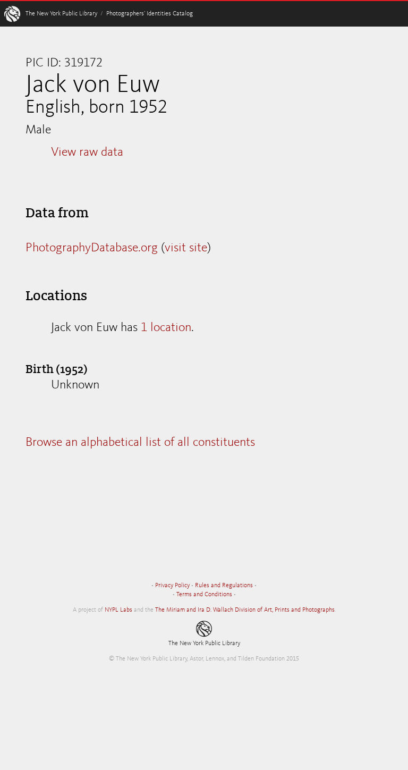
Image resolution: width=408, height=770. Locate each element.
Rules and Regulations (224, 585)
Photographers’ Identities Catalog (149, 14)
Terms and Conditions (204, 594)
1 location (166, 327)
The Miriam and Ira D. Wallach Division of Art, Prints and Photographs (245, 610)
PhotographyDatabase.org (92, 248)
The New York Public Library (61, 14)
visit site (186, 248)
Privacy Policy (172, 585)
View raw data (87, 152)
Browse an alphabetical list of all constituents (140, 442)
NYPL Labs (118, 610)
